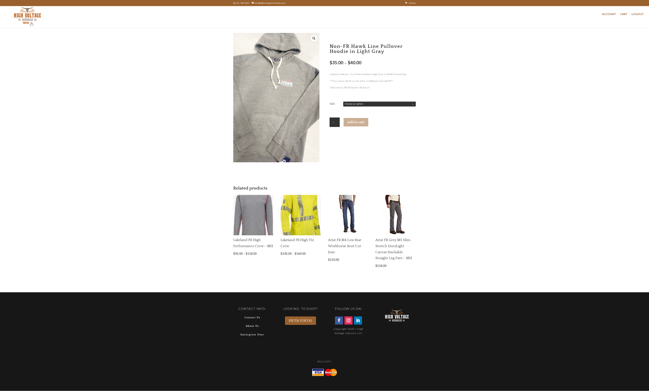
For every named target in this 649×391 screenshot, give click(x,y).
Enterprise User (252, 334)
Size (332, 104)
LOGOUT (638, 14)
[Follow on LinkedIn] (358, 320)
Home (332, 34)
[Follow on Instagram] (348, 320)
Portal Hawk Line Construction (358, 34)
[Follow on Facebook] (339, 320)
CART (623, 14)
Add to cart (356, 122)
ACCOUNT (609, 14)
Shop (339, 34)
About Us (252, 326)
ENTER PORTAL (300, 321)
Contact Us (252, 317)
